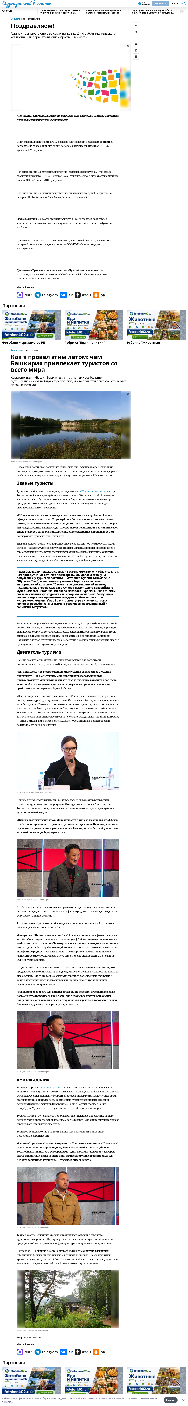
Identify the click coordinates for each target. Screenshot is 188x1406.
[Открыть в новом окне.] (25, 295)
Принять (170, 1400)
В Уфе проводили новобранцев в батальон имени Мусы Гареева (103, 11)
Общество (16, 19)
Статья (7, 10)
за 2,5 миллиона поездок (93, 491)
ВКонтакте (160, 3)
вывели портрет (50, 1087)
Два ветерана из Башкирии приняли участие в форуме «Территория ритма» (60, 11)
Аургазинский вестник (26, 3)
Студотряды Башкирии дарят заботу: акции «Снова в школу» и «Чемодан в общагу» (152, 11)
